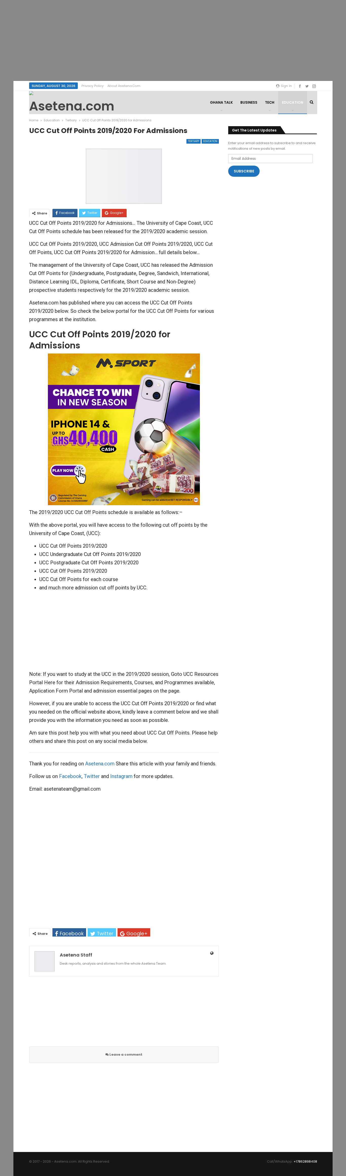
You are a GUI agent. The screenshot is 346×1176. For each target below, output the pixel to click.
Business (248, 102)
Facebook (70, 776)
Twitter (92, 776)
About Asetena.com (123, 85)
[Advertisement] (173, 40)
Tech (269, 102)
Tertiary (193, 141)
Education (292, 102)
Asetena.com (99, 764)
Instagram (121, 776)
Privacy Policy (93, 85)
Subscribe (244, 171)
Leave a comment (125, 1054)
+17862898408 (305, 1161)
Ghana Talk (221, 102)
